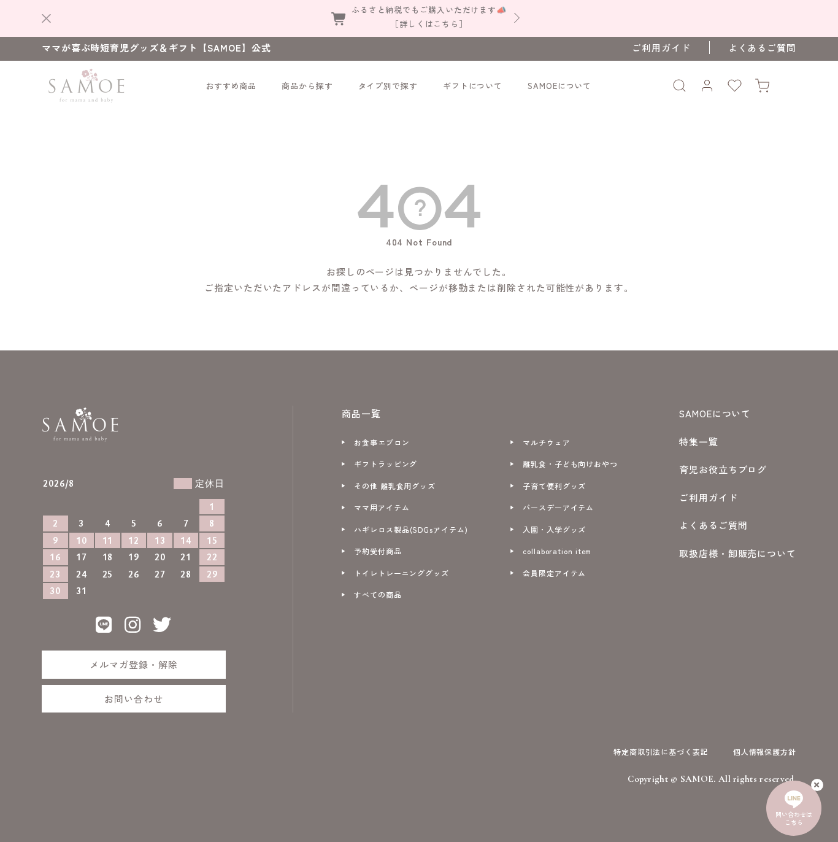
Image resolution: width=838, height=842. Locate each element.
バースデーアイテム (558, 507)
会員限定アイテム (554, 573)
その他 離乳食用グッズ (395, 486)
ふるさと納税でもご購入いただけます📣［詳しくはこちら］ (429, 16)
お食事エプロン (381, 442)
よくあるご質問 (762, 47)
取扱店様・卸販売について (737, 553)
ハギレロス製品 (410, 529)
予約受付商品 (377, 551)
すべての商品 (377, 594)
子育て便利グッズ (554, 486)
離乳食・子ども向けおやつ (570, 463)
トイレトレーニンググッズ (401, 573)
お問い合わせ (133, 698)
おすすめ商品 (231, 85)
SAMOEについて (559, 85)
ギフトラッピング (385, 463)
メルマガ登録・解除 (133, 664)
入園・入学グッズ (554, 529)
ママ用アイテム (381, 507)
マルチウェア (546, 442)
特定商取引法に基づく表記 (661, 751)
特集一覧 (698, 441)
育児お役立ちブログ (723, 469)
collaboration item (557, 551)
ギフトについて (472, 85)
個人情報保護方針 (764, 751)
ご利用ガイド (661, 47)
